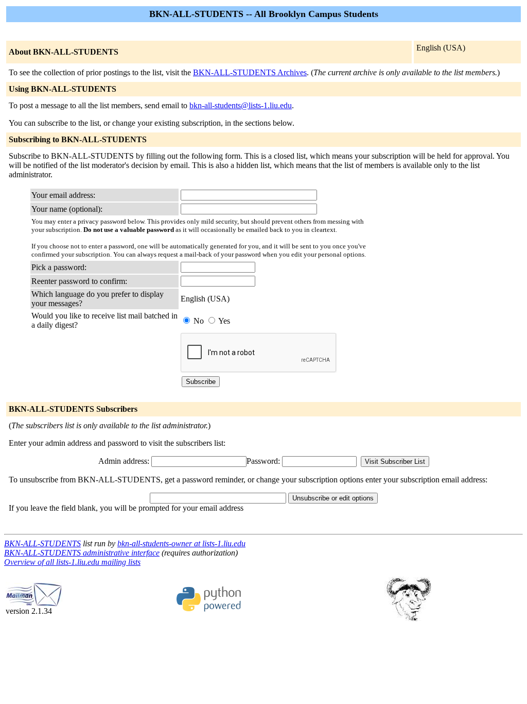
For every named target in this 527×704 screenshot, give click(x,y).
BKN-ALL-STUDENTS (42, 543)
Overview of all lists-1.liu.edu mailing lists (72, 562)
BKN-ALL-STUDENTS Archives (250, 72)
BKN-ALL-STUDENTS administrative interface (82, 552)
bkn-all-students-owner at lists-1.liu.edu (181, 543)
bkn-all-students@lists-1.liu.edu (240, 105)
